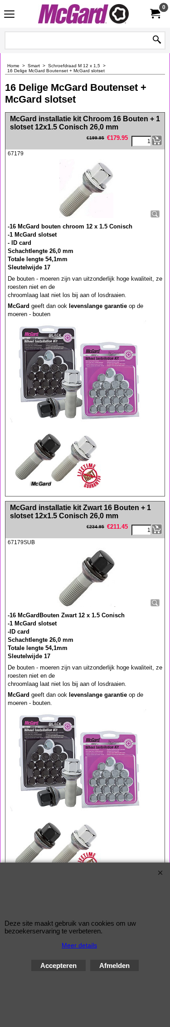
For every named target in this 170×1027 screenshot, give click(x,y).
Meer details (79, 945)
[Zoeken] (157, 40)
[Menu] (9, 15)
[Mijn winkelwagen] (154, 14)
